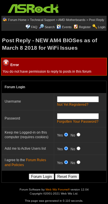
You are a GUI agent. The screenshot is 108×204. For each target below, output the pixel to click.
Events (67, 27)
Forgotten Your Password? (77, 122)
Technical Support (42, 20)
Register (85, 27)
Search (50, 27)
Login (101, 27)
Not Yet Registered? (72, 105)
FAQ (34, 27)
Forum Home (17, 20)
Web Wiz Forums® (58, 189)
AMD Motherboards (72, 20)
